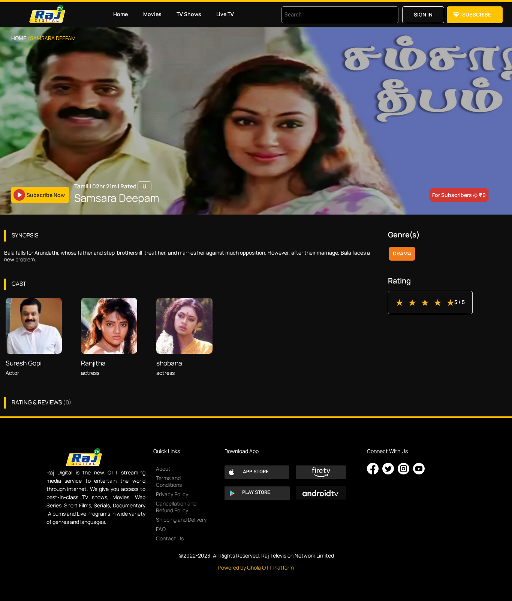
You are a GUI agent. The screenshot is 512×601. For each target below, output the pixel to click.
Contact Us (170, 538)
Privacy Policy (172, 494)
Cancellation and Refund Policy (176, 507)
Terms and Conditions (169, 481)
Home (120, 14)
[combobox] (330, 15)
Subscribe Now (46, 194)
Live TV (225, 14)
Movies (152, 14)
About (163, 468)
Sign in (423, 14)
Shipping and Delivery (181, 519)
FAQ (161, 528)
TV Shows (189, 14)
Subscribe (476, 14)
